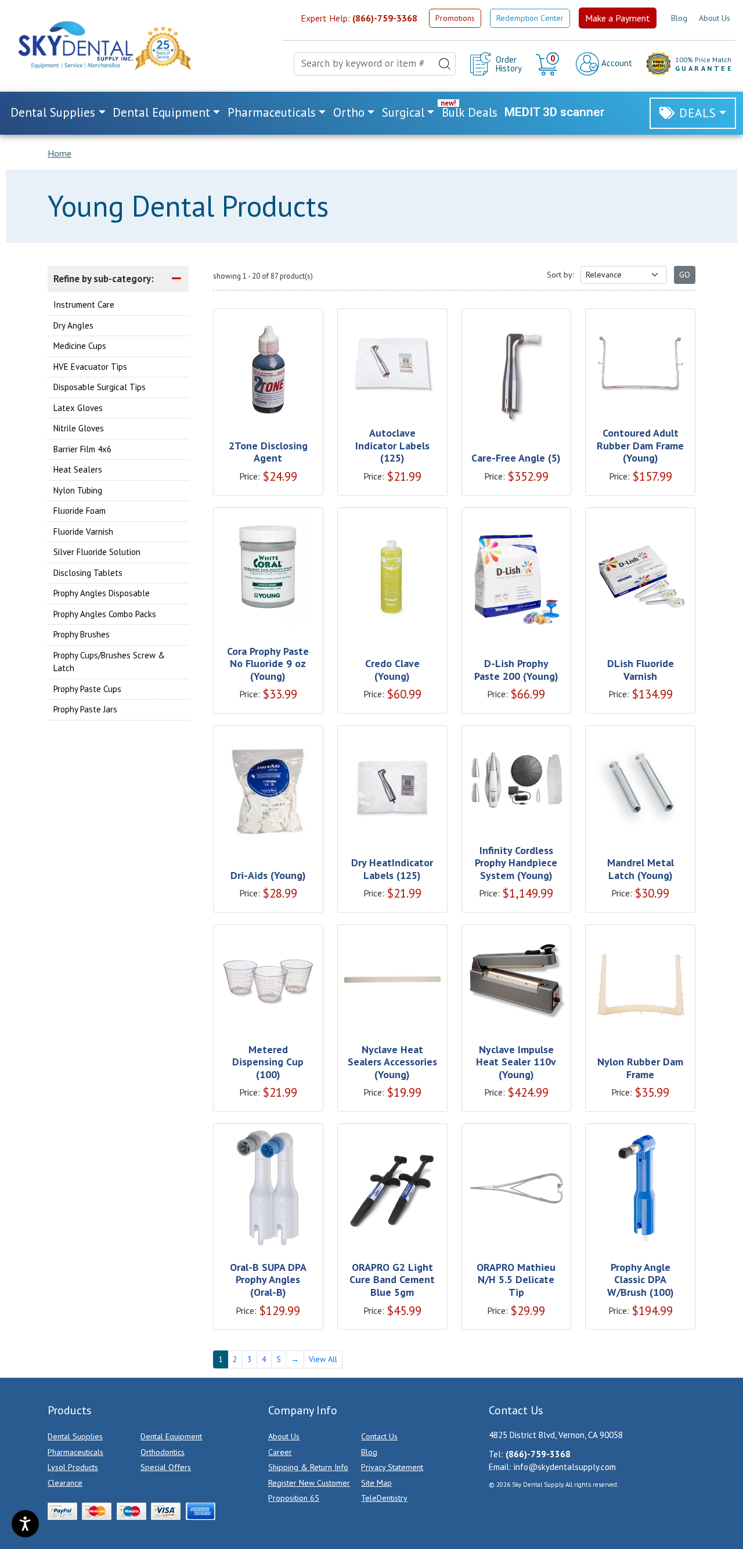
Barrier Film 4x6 (82, 449)
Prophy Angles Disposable (101, 593)
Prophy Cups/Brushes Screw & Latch (109, 662)
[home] (75, 45)
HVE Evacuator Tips (90, 366)
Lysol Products (73, 1467)
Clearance (65, 1483)
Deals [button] (697, 113)
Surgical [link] (403, 112)
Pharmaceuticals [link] (272, 112)
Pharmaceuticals (75, 1452)
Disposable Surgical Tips (99, 386)
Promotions (455, 18)
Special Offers (165, 1467)
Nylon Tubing (77, 490)
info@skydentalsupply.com (565, 1466)
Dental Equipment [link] (161, 112)
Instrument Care (83, 304)
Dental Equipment (171, 1436)
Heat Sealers (77, 469)
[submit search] (444, 63)
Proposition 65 (293, 1498)
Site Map (376, 1483)
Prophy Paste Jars (85, 709)
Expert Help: (359, 18)
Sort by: (560, 274)
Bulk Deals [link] (469, 112)
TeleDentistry (384, 1498)
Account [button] (615, 63)
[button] (549, 63)
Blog (679, 18)
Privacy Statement (392, 1467)
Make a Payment (617, 18)
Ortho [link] (349, 112)
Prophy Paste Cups (87, 688)
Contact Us (379, 1436)
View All (323, 1359)
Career (280, 1452)
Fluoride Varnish (83, 531)
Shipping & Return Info (308, 1467)
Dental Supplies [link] (52, 112)
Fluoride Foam (79, 510)
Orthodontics (162, 1452)
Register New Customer (309, 1483)
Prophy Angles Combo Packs (104, 613)
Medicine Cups (79, 345)
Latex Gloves (78, 407)
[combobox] (375, 63)
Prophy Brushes (81, 634)
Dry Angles (73, 325)
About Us (714, 18)
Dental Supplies (75, 1436)
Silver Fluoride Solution (96, 551)
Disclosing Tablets (87, 572)
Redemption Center (530, 18)
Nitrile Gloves (78, 428)
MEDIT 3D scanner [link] (554, 112)
